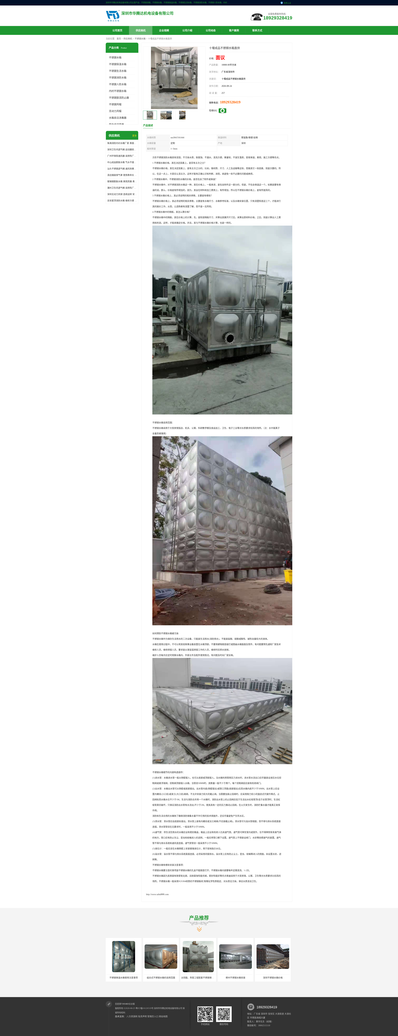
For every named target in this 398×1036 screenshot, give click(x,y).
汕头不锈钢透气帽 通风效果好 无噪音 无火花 (122, 169)
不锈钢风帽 (115, 104)
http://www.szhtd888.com (157, 894)
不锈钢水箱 (140, 39)
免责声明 (142, 1016)
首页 (119, 39)
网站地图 (163, 1016)
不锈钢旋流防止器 (119, 97)
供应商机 (141, 30)
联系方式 (257, 30)
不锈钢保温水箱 (117, 64)
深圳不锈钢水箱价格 (198, 978)
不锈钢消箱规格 (235, 978)
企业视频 (164, 30)
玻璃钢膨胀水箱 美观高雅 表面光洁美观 (122, 181)
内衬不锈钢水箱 (117, 91)
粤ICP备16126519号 (144, 1008)
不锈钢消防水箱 (117, 77)
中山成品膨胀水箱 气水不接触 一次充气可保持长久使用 (122, 162)
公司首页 (117, 30)
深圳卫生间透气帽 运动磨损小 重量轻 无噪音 (122, 149)
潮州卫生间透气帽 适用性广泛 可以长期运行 (122, 188)
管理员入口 (152, 1016)
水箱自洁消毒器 (117, 117)
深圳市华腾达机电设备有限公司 (168, 1008)
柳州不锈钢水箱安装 (161, 978)
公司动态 (211, 30)
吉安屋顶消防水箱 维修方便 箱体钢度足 (122, 200)
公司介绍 (187, 30)
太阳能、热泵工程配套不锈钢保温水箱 (124, 978)
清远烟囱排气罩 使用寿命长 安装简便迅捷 (122, 175)
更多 (134, 136)
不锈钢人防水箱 (117, 84)
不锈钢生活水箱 (117, 71)
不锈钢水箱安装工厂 (273, 978)
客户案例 (234, 30)
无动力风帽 (115, 111)
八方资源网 (132, 1016)
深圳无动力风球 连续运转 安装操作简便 (122, 194)
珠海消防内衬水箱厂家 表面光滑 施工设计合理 (122, 143)
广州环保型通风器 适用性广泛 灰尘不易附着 (122, 156)
